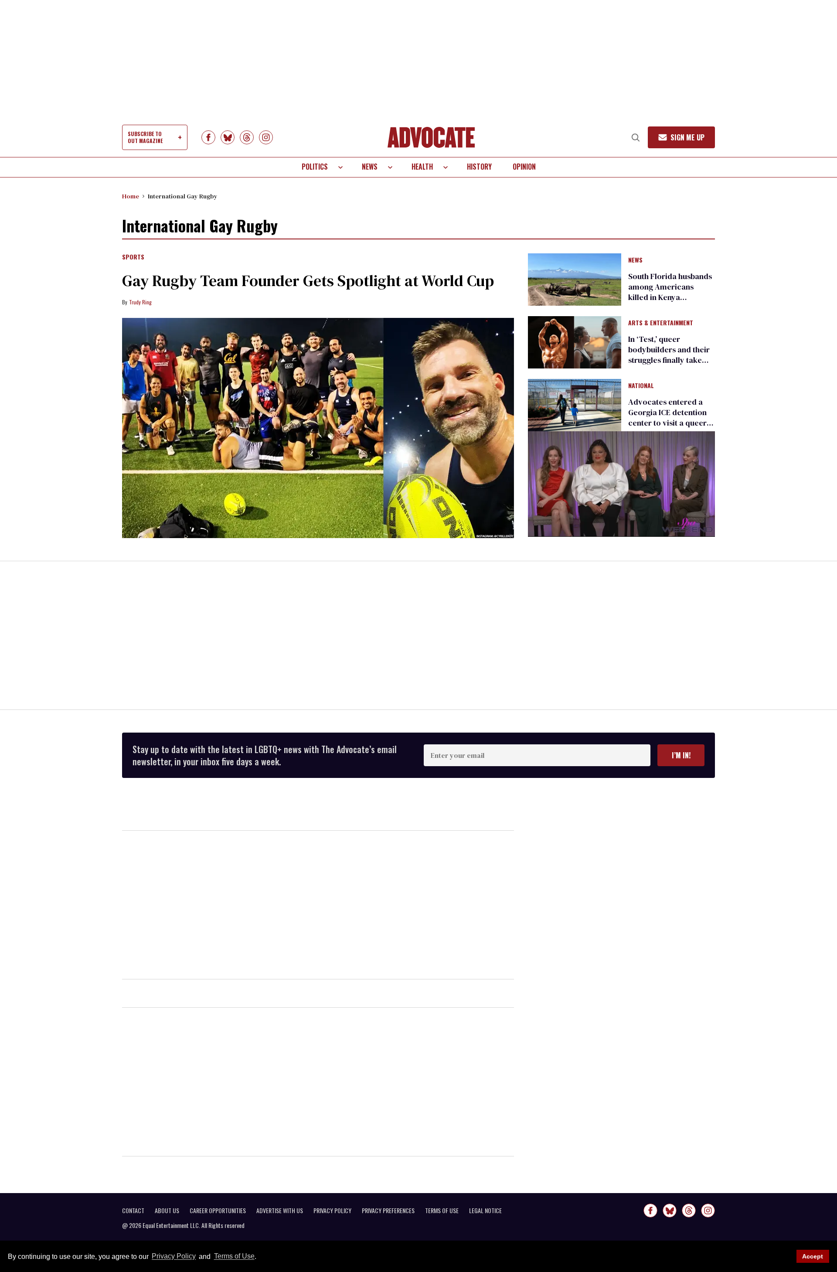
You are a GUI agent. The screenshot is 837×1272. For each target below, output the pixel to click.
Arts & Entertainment (660, 323)
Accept (812, 1256)
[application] (621, 483)
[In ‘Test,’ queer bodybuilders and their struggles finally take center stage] (574, 342)
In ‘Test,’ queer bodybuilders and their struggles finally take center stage (669, 355)
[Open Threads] (247, 137)
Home (130, 196)
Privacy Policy (174, 1256)
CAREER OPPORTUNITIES (218, 1210)
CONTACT (133, 1210)
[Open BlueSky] (228, 137)
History (479, 166)
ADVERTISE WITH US (279, 1210)
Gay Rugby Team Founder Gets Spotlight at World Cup (308, 280)
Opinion (524, 166)
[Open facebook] (208, 137)
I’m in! (681, 755)
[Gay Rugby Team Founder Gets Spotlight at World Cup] (318, 428)
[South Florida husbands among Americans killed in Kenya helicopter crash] (574, 278)
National (641, 386)
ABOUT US (167, 1210)
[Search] (635, 137)
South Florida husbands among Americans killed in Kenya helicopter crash (670, 292)
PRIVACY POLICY (332, 1210)
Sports (133, 257)
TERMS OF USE (442, 1210)
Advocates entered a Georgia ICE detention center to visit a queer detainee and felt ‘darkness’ (667, 422)
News (370, 166)
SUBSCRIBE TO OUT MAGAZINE (145, 137)
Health (422, 166)
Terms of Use (234, 1256)
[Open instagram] (266, 137)
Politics (315, 166)
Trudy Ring (140, 302)
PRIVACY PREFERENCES (388, 1210)
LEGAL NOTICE (485, 1210)
